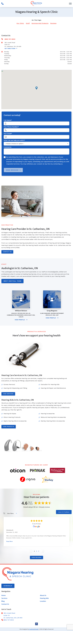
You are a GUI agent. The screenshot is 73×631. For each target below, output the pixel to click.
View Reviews (36, 557)
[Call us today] (2, 3)
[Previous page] (30, 551)
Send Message (12, 170)
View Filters (10, 513)
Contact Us (7, 251)
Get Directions (10, 48)
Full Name (7, 120)
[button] (36, 88)
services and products (40, 23)
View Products (8, 426)
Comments (7, 147)
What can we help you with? (14, 140)
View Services (8, 393)
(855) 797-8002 (9, 620)
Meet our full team (12, 281)
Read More (9, 541)
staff (28, 23)
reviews (53, 23)
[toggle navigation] (70, 3)
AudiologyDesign (33, 629)
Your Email (7, 133)
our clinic (20, 23)
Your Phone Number (11, 127)
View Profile (20, 320)
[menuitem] (17, 595)
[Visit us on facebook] (36, 624)
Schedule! (8, 586)
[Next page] (42, 551)
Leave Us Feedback (63, 512)
